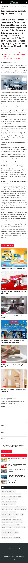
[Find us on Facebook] (12, 559)
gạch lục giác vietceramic (20, 509)
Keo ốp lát (18, 547)
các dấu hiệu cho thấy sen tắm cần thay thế (11, 496)
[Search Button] (26, 2)
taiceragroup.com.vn (20, 556)
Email (3, 432)
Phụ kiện (9, 548)
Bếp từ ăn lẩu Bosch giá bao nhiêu (12, 58)
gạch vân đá (16, 514)
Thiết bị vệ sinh (11, 547)
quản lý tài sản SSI (16, 548)
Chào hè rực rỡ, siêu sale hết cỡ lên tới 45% (13, 268)
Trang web (3, 438)
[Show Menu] (1, 2)
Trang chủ (3, 6)
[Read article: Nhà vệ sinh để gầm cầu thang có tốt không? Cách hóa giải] (14, 378)
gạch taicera (12, 511)
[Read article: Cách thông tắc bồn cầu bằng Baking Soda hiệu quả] (14, 354)
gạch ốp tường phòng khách (8, 529)
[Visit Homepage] (14, 2)
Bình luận (3, 406)
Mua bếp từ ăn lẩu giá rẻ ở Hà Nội (12, 52)
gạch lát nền (4, 499)
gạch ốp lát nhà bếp (17, 519)
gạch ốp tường (5, 524)
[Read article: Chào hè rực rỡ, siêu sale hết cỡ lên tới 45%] (14, 257)
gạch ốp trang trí (5, 522)
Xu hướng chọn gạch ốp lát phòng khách (11, 537)
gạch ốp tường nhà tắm (7, 527)
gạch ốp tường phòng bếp (19, 527)
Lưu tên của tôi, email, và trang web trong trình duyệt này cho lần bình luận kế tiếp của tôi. (13, 446)
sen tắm (11, 535)
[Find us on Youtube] (14, 559)
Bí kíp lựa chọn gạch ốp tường (8, 491)
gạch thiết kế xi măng (6, 514)
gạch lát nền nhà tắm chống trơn (9, 501)
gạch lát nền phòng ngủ (7, 509)
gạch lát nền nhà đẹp (6, 506)
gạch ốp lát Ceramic (6, 519)
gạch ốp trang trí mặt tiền (16, 522)
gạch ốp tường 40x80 (14, 524)
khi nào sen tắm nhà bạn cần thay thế (10, 532)
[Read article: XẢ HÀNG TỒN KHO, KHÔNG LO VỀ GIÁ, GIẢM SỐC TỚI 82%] (14, 280)
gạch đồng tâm (5, 517)
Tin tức (7, 6)
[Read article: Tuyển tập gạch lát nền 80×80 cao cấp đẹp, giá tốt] (14, 305)
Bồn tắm (23, 547)
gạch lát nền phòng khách (19, 506)
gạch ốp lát (12, 517)
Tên (2, 425)
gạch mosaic (5, 511)
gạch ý (21, 514)
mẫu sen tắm (5, 535)
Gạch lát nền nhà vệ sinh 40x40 (9, 504)
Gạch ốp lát (4, 547)
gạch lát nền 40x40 (13, 499)
